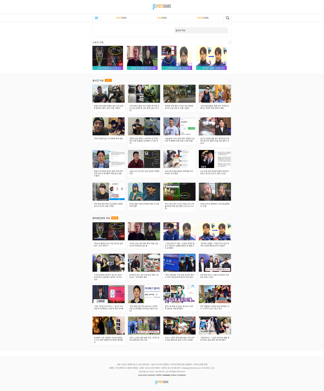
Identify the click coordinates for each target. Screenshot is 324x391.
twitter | (159, 375)
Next (168, 27)
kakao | (174, 375)
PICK (121, 17)
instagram (181, 375)
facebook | (167, 375)
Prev (98, 27)
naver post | (143, 375)
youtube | (152, 375)
